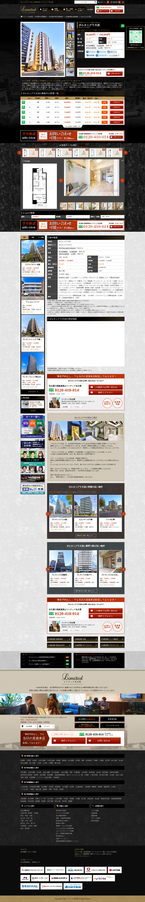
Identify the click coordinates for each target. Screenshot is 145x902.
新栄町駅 (89, 760)
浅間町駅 (58, 787)
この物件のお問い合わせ (105, 387)
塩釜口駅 (38, 789)
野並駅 (43, 801)
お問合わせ (116, 102)
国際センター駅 (40, 798)
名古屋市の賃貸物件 (41, 16)
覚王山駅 (114, 760)
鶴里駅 (37, 801)
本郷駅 (51, 763)
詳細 (104, 102)
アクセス (76, 407)
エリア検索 (95, 810)
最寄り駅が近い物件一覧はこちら (85, 591)
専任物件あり (60, 836)
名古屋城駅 (55, 772)
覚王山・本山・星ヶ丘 (27, 823)
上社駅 (45, 763)
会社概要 (65, 407)
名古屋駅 (71, 760)
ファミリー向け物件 (62, 813)
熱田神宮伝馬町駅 (26, 775)
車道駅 (72, 798)
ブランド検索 (95, 818)
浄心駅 (51, 787)
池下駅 (107, 760)
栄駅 (82, 760)
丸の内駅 (65, 787)
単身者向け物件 (61, 810)
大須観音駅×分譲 (80, 639)
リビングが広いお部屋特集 (65, 828)
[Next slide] (122, 180)
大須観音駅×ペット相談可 (109, 639)
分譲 (33, 237)
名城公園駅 (46, 772)
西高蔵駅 (105, 772)
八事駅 (86, 775)
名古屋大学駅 (103, 775)
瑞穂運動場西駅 (116, 798)
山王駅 (100, 48)
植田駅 (45, 789)
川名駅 (113, 787)
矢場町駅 (77, 772)
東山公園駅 (24, 763)
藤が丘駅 (58, 763)
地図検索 (94, 815)
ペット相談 (41, 237)
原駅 (50, 789)
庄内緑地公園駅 (34, 787)
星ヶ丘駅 (32, 763)
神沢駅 (64, 801)
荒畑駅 (100, 787)
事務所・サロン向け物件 (64, 826)
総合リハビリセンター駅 (75, 775)
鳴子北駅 (50, 801)
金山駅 (98, 772)
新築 (24, 237)
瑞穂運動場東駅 (60, 775)
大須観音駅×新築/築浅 (55, 639)
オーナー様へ (101, 852)
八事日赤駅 (94, 775)
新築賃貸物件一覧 (33, 391)
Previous (19, 153)
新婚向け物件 (60, 823)
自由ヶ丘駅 (119, 775)
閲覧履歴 (33, 410)
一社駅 (39, 763)
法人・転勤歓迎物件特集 (64, 833)
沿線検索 (94, 813)
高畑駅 (22, 760)
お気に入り (78, 854)
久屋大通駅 (64, 772)
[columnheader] (29, 98)
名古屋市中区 (67, 248)
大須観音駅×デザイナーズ (109, 645)
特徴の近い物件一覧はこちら (85, 535)
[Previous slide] (61, 180)
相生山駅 (58, 801)
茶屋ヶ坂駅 (24, 777)
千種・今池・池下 (26, 821)
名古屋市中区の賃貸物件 (56, 16)
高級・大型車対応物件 (63, 818)
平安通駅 (23, 772)
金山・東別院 (24, 828)
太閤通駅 (23, 798)
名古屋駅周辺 (24, 810)
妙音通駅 (43, 775)
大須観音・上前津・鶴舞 (28, 826)
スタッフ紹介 (32, 852)
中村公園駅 (42, 760)
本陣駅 (58, 760)
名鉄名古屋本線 (91, 48)
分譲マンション (61, 838)
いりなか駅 (24, 789)
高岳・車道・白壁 (26, 815)
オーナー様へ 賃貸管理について (85, 852)
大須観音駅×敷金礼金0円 (56, 645)
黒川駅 (39, 772)
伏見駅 (77, 760)
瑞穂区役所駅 (105, 798)
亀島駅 (64, 760)
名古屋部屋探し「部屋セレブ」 (30, 862)
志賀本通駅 (31, 772)
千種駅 (95, 760)
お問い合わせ (115, 73)
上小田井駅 (24, 787)
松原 (73, 248)
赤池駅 (61, 789)
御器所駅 (107, 787)
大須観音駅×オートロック (83, 645)
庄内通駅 (44, 787)
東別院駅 (92, 772)
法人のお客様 (111, 852)
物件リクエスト (103, 11)
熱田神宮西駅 (114, 772)
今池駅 (101, 760)
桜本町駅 (31, 801)
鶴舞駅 (94, 787)
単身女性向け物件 (62, 821)
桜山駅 (97, 798)
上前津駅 (84, 772)
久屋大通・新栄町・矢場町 (29, 813)
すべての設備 (113, 55)
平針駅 (55, 789)
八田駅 (28, 760)
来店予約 (117, 11)
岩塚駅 (34, 760)
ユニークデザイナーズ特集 (65, 831)
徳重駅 (70, 801)
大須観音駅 (100, 45)
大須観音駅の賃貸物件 (71, 16)
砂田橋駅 (32, 777)
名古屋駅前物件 (61, 815)
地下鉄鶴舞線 (90, 45)
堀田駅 (36, 775)
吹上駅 (83, 798)
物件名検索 (95, 821)
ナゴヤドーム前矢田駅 (44, 777)
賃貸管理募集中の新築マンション (67, 841)
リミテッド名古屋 (28, 16)
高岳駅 (66, 798)
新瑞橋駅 (50, 775)
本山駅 (121, 760)
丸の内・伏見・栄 (26, 818)
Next (125, 153)
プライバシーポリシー (82, 856)
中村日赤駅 (51, 760)
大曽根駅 (56, 777)
